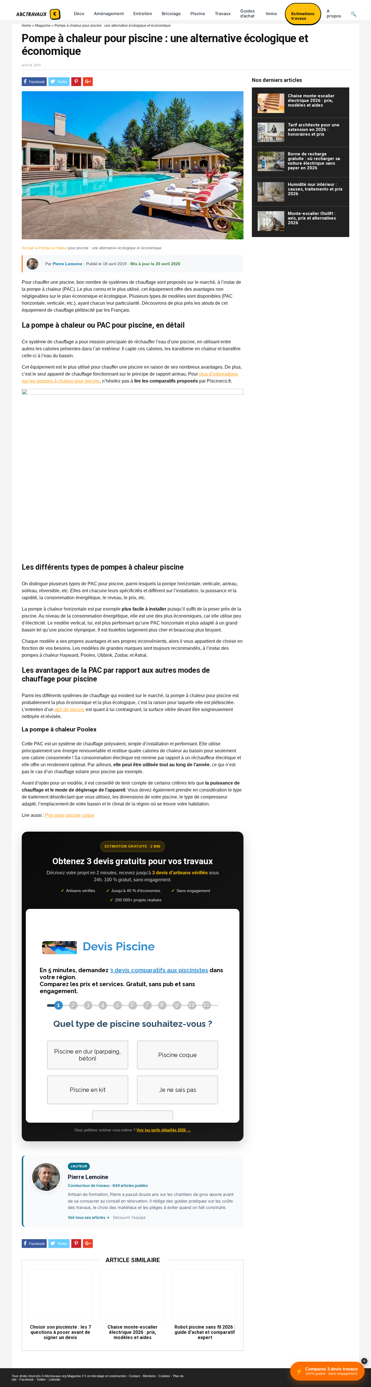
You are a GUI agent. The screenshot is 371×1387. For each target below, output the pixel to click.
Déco (79, 13)
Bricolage (171, 13)
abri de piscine (69, 709)
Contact (134, 1376)
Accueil (28, 248)
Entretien (142, 13)
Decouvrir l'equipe (129, 1217)
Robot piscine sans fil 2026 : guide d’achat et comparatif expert (204, 1332)
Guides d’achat (247, 13)
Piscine (197, 13)
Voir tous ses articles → (89, 1217)
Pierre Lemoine (67, 263)
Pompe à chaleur (53, 248)
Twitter (41, 1379)
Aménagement (109, 13)
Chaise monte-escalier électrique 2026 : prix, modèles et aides (133, 1332)
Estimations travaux (302, 16)
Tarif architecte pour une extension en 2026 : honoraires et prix (313, 129)
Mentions (149, 1376)
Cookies (164, 1376)
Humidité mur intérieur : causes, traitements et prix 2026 (315, 189)
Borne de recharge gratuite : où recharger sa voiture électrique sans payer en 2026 (314, 161)
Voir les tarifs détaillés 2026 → (164, 1130)
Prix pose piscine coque (69, 815)
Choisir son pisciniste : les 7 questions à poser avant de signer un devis (60, 1332)
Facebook (26, 1379)
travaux (223, 13)
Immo (271, 13)
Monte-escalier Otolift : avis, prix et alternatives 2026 (312, 218)
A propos (334, 13)
